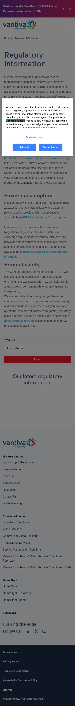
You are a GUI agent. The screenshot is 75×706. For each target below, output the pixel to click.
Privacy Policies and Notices (40, 127)
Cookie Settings (34, 137)
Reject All (24, 147)
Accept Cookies (51, 147)
